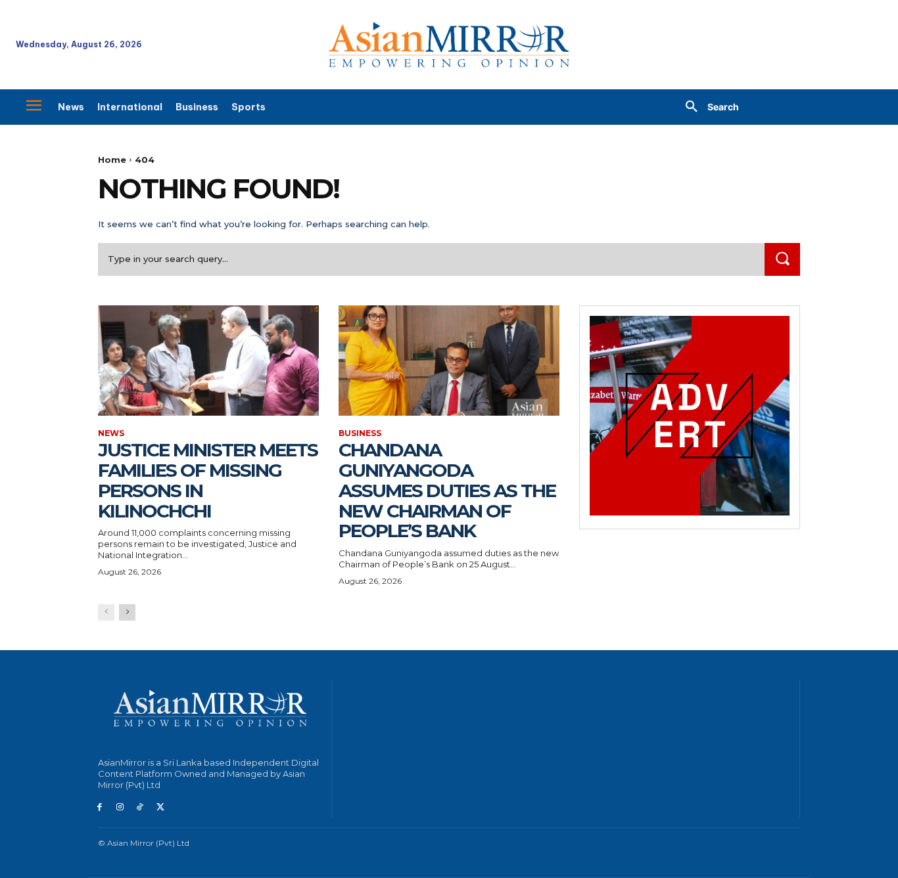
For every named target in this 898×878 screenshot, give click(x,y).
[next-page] (127, 612)
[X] (160, 807)
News (111, 433)
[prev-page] (106, 612)
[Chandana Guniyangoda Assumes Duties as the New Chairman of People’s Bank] (449, 360)
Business (360, 433)
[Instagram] (120, 807)
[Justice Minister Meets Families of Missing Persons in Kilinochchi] (208, 360)
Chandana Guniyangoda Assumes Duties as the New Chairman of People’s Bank (447, 490)
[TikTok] (140, 807)
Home (112, 159)
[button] (707, 107)
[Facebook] (99, 807)
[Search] (782, 259)
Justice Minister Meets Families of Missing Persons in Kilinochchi (208, 480)
